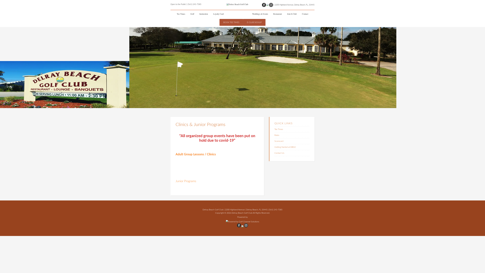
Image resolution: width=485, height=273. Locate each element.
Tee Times (278, 129)
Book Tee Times (231, 22)
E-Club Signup (254, 22)
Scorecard (278, 141)
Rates (276, 135)
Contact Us (279, 153)
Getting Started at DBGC (285, 147)
